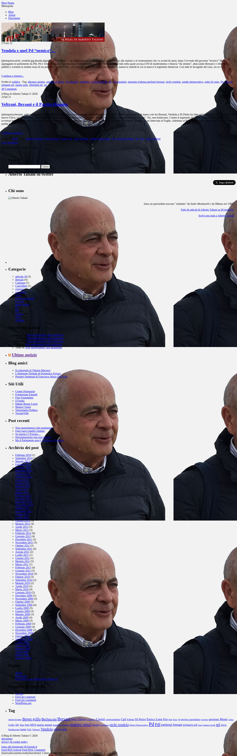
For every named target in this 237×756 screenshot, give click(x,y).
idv (110, 81)
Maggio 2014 (22, 461)
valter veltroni (152, 138)
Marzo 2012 (22, 530)
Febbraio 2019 (23, 455)
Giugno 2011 (22, 558)
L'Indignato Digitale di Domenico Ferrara (38, 373)
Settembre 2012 (23, 511)
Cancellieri (21, 285)
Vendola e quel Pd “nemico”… (28, 50)
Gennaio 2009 (23, 626)
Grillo (11, 725)
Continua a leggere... (12, 75)
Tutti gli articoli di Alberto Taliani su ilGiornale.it (207, 209)
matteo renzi (80, 724)
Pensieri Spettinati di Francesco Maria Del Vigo (41, 376)
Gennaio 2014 (23, 467)
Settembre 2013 (23, 476)
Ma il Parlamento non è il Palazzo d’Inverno (39, 440)
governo (204, 720)
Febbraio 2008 (23, 658)
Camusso (20, 282)
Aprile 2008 (21, 651)
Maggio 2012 (22, 523)
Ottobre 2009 (22, 601)
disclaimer (6, 738)
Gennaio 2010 (23, 592)
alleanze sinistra (36, 81)
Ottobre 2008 (22, 636)
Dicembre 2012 (23, 501)
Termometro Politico (26, 410)
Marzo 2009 (22, 620)
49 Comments (9, 88)
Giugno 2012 (22, 520)
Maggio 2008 (22, 648)
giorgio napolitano (191, 719)
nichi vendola (173, 81)
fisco (175, 719)
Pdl (17, 310)
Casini (64, 138)
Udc (29, 729)
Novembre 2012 (24, 505)
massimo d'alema (61, 725)
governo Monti (99, 81)
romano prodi (209, 725)
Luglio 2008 (22, 642)
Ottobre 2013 (22, 473)
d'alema (130, 719)
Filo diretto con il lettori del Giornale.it (36, 679)
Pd (222, 81)
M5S (33, 725)
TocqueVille (22, 413)
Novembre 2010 (24, 573)
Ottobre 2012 (22, 508)
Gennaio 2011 (23, 570)
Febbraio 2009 (23, 623)
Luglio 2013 (22, 480)
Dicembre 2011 (23, 539)
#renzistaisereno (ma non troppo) (33, 437)
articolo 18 (21, 276)
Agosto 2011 (22, 551)
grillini (231, 720)
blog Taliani (78, 719)
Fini (165, 719)
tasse (23, 729)
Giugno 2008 (22, 645)
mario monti (44, 725)
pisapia (228, 81)
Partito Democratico (138, 725)
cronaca (19, 289)
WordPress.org (23, 703)
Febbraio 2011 (23, 567)
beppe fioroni (52, 138)
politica (16, 81)
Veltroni (36, 729)
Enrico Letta (154, 719)
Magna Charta (23, 407)
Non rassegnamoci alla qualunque (45, 334)
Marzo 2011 (21, 564)
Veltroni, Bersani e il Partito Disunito (34, 104)
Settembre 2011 (23, 548)
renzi (200, 725)
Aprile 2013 (21, 489)
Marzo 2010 (22, 589)
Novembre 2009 (24, 598)
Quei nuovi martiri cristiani (30, 430)
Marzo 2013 (22, 492)
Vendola (19, 320)
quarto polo (21, 84)
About (11, 15)
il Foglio (19, 400)
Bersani (19, 279)
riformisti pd (36, 84)
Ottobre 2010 (22, 576)
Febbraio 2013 (23, 495)
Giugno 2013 (22, 483)
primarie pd (7, 84)
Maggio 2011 (22, 561)
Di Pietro (140, 719)
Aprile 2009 (21, 617)
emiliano (84, 81)
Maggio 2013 (22, 486)
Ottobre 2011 (22, 545)
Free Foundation (24, 397)
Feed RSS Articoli (11, 749)
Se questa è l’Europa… (28, 434)
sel (45, 84)
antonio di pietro (55, 81)
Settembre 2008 (23, 639)
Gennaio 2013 (23, 498)
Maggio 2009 (22, 614)
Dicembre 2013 (23, 470)
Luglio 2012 (22, 517)
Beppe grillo (31, 719)
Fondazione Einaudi (26, 394)
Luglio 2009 (22, 608)
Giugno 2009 (22, 611)
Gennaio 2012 (23, 536)
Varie (15, 138)
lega (27, 724)
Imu (22, 724)
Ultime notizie (24, 355)
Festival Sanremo (24, 298)
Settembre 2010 (23, 579)
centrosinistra (113, 719)
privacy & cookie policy (14, 741)
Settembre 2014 (23, 458)
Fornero (19, 301)
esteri (18, 295)
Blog (11, 11)
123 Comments (9, 142)
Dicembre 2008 (23, 629)
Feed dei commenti (25, 700)
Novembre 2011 (24, 542)
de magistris (72, 81)
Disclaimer (14, 18)
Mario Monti (22, 304)
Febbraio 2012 (23, 533)
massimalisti (119, 81)
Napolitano (104, 725)
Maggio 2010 (22, 583)
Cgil (123, 719)
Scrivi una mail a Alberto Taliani (216, 215)
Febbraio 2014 (23, 464)
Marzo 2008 (22, 654)
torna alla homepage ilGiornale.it (19, 746)
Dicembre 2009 (23, 595)
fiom (170, 720)
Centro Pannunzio (25, 391)
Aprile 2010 (21, 586)
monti (95, 725)
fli (179, 720)
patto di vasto (212, 81)
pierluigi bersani (125, 138)
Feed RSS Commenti (33, 749)
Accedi (19, 693)
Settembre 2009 (23, 604)
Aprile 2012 (21, 526)
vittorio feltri (60, 729)
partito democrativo (192, 81)
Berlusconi (49, 719)
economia (20, 292)
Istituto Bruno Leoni (26, 403)
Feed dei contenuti (25, 696)
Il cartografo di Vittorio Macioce (32, 370)
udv (142, 138)
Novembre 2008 (24, 633)
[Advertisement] (34, 241)
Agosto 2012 (22, 514)
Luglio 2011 (22, 555)
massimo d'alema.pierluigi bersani (146, 81)
